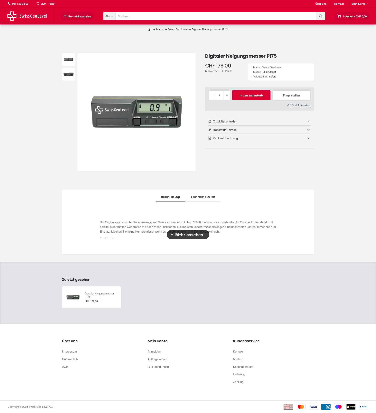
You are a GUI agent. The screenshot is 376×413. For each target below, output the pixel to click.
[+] (226, 95)
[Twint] (351, 407)
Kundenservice (246, 341)
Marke (160, 29)
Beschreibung (170, 197)
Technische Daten (203, 197)
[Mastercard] (301, 407)
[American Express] (326, 407)
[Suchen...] (320, 16)
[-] (212, 95)
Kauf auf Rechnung (225, 138)
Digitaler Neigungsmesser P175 (99, 295)
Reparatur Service (225, 130)
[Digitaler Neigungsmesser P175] (73, 297)
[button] (251, 95)
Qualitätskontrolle (224, 121)
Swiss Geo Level (178, 29)
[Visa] (313, 407)
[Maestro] (338, 407)
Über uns (69, 341)
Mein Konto (158, 341)
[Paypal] (363, 407)
